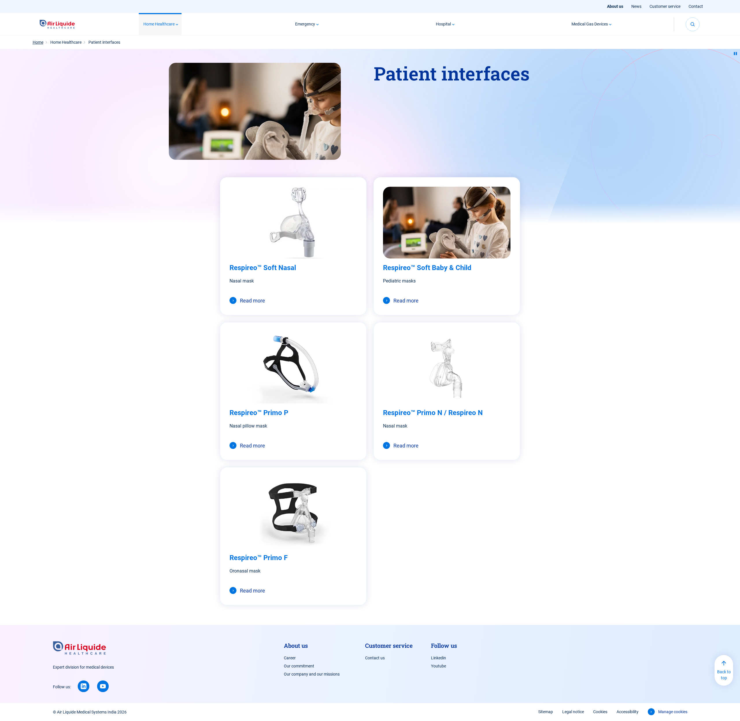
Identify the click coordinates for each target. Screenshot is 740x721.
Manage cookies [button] (672, 711)
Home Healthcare (159, 24)
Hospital (443, 24)
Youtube (438, 666)
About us (615, 6)
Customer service (665, 6)
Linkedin (438, 658)
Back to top (724, 674)
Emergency (305, 24)
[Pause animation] (735, 53)
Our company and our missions (312, 674)
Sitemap (545, 711)
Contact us (375, 658)
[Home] (57, 24)
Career (290, 658)
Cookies (600, 711)
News (636, 6)
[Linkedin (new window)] (83, 686)
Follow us (444, 645)
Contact (696, 6)
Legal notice (573, 711)
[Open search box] (693, 24)
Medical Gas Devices (589, 24)
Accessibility (628, 711)
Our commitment (299, 666)
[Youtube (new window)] (103, 686)
